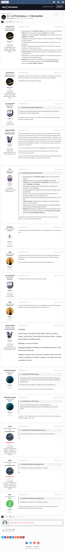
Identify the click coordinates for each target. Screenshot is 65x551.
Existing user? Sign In (48, 6)
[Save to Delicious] (13, 537)
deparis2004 (9, 130)
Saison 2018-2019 (29, 18)
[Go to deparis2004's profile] (10, 139)
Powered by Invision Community (32, 548)
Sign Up (60, 6)
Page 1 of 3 (19, 21)
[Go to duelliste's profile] (10, 236)
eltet (10, 426)
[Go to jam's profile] (10, 504)
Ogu (9, 252)
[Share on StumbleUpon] (18, 537)
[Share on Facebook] (5, 537)
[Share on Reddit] (15, 537)
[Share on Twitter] (2, 537)
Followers (56, 14)
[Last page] (14, 22)
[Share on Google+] (8, 537)
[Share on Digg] (10, 537)
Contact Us (36, 546)
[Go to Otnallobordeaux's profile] (10, 379)
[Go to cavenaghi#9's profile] (10, 113)
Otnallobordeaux (10, 370)
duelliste (10, 227)
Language (28, 546)
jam (10, 495)
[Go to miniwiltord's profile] (3, 17)
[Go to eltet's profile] (10, 437)
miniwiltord (12, 18)
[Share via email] (21, 537)
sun (10, 169)
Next (10, 21)
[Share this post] (61, 26)
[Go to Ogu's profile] (10, 261)
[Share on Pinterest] (23, 537)
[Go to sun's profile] (10, 178)
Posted (23, 26)
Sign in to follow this (7, 13)
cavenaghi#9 (10, 104)
